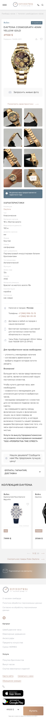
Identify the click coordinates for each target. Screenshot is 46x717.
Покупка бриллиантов (13, 660)
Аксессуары (8, 638)
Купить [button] (33, 710)
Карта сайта (8, 676)
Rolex (6, 22)
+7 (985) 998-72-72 (27, 313)
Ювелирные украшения (14, 634)
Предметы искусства (13, 642)
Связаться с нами (25, 676)
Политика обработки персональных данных (22, 603)
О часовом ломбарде (12, 598)
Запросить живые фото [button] (26, 92)
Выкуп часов (9, 664)
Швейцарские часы (12, 629)
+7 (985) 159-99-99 (27, 316)
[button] (5, 4)
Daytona (7, 209)
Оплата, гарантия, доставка (16, 472)
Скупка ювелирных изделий (16, 668)
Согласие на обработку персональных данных (20, 608)
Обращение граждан (12, 681)
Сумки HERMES (10, 647)
